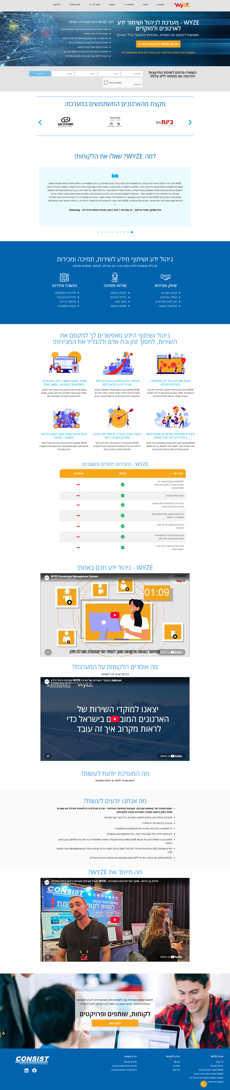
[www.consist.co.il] (32, 1060)
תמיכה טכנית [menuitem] (74, 4)
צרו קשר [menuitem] (56, 4)
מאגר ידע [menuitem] (96, 4)
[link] (34, 1070)
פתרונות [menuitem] (130, 4)
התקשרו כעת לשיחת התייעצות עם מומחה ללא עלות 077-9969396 (158, 52)
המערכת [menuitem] (160, 4)
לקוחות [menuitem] (112, 4)
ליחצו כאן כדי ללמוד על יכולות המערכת (115, 780)
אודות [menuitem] (145, 4)
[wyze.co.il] (181, 5)
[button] (3, 1033)
